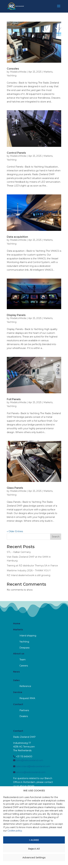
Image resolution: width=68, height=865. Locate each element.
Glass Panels (15, 487)
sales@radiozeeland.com (29, 760)
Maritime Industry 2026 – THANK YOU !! (28, 570)
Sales (16, 680)
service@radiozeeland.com (30, 772)
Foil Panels (14, 399)
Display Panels (16, 315)
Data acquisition (17, 236)
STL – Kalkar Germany (19, 552)
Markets (48, 71)
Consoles (13, 68)
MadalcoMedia (18, 71)
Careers (23, 665)
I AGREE (34, 839)
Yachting (11, 75)
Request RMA (27, 698)
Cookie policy (14, 830)
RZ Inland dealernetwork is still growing (28, 575)
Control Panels (16, 152)
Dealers (23, 716)
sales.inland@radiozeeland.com (32, 766)
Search (55, 536)
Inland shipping (27, 635)
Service (17, 692)
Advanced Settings (34, 857)
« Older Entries (15, 531)
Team (22, 659)
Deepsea (24, 647)
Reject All (34, 848)
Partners (24, 710)
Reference (25, 686)
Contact (18, 704)
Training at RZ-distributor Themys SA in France (32, 565)
